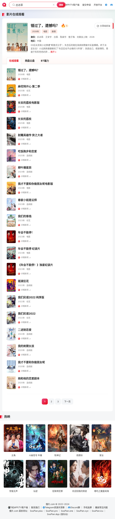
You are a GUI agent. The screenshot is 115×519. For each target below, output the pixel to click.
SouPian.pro (52, 511)
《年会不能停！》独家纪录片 (35, 264)
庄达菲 (40, 37)
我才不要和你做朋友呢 (31, 362)
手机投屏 (87, 507)
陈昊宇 (63, 37)
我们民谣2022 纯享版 (31, 297)
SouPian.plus (36, 511)
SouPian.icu (97, 511)
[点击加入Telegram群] (104, 4)
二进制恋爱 (24, 329)
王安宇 (48, 37)
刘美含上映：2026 (85, 37)
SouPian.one (67, 511)
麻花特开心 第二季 (29, 86)
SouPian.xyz (82, 511)
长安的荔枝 (24, 118)
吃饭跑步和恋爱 (27, 151)
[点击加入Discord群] (110, 4)
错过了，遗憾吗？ (29, 70)
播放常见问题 (101, 507)
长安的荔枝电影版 (29, 102)
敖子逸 (71, 37)
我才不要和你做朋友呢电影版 (35, 183)
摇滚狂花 (23, 281)
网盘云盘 (30, 60)
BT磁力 (45, 60)
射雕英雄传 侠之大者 (30, 135)
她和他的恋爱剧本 (29, 378)
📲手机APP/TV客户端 (17, 507)
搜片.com (50, 504)
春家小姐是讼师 (27, 200)
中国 (39, 41)
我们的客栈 (24, 216)
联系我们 (35, 507)
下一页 (67, 401)
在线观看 (14, 60)
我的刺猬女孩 (26, 346)
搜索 (61, 5)
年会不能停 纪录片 (29, 248)
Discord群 (75, 507)
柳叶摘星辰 (24, 167)
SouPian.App (53, 514)
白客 (56, 37)
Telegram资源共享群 (55, 507)
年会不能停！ (26, 232)
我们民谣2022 (26, 313)
